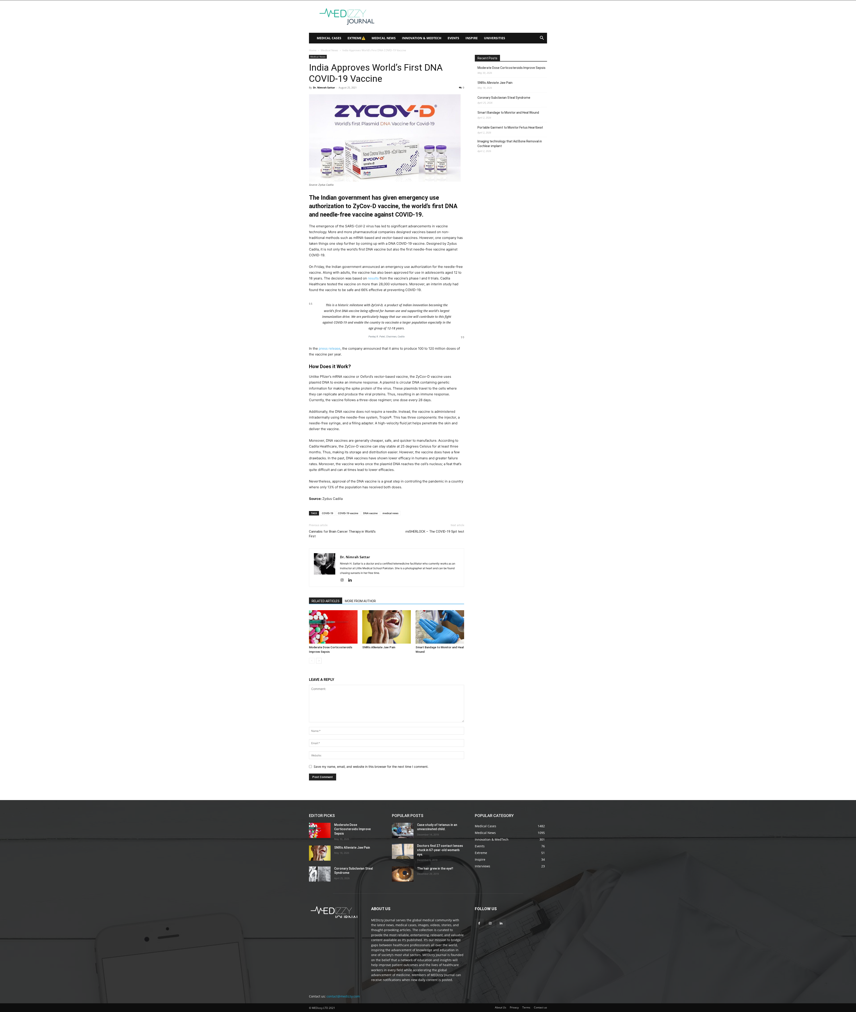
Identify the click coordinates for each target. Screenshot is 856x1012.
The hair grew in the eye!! (435, 868)
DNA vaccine (370, 513)
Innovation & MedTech (421, 38)
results (373, 278)
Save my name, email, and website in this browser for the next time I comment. (371, 766)
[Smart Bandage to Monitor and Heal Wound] (440, 627)
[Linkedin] (351, 580)
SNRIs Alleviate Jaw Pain (378, 647)
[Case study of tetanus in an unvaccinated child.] (403, 830)
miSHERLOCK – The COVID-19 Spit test (434, 532)
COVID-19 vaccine (348, 513)
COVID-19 (327, 513)
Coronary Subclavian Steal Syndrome (503, 97)
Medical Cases (329, 38)
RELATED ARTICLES (326, 601)
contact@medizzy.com (343, 996)
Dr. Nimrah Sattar (324, 87)
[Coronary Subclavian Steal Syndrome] (320, 874)
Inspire (471, 38)
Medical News (384, 38)
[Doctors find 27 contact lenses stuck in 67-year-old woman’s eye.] (403, 851)
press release (329, 348)
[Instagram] (343, 580)
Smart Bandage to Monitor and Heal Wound (508, 112)
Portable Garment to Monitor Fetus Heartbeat (510, 127)
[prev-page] (312, 660)
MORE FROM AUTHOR (360, 601)
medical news (390, 513)
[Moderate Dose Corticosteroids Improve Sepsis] (333, 627)
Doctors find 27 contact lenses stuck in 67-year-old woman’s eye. (440, 850)
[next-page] (319, 660)
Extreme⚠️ (356, 38)
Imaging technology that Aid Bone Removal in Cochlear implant (509, 144)
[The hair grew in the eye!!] (403, 874)
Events (453, 38)
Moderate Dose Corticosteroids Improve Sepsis (511, 68)
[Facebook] (479, 923)
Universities (494, 38)
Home (313, 50)
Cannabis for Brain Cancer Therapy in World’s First (342, 534)
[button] (541, 38)
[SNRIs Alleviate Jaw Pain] (386, 627)
